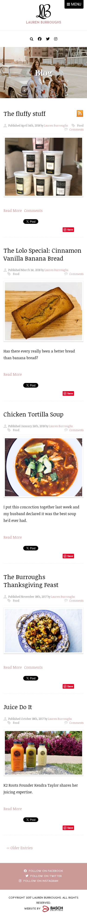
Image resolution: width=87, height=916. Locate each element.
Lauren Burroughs (56, 125)
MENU (75, 4)
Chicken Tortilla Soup (33, 414)
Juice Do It (17, 707)
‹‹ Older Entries (20, 847)
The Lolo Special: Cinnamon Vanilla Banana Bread (42, 254)
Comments (76, 129)
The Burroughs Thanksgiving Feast (30, 581)
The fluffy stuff (24, 113)
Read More (12, 210)
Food (80, 125)
